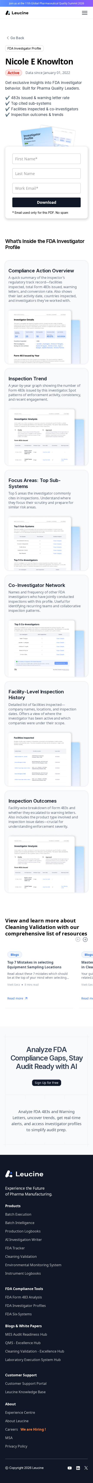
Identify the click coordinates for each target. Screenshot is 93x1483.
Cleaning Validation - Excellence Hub (34, 1351)
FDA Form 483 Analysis (23, 1297)
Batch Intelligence (19, 1222)
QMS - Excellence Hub (23, 1342)
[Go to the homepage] (27, 1174)
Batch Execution (18, 1214)
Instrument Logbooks (23, 1273)
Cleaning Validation (21, 1256)
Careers (25, 1429)
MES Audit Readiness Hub (26, 1334)
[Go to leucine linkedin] (78, 1468)
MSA (9, 1437)
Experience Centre (20, 1412)
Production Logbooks (23, 1231)
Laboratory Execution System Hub (33, 1359)
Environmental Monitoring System (33, 1265)
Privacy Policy (16, 1446)
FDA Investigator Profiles (25, 1305)
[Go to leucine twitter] (86, 1468)
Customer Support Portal (25, 1383)
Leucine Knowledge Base (25, 1392)
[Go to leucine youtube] (69, 1468)
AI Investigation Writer (23, 1239)
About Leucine (17, 1421)
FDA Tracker (15, 1248)
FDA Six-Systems (18, 1314)
